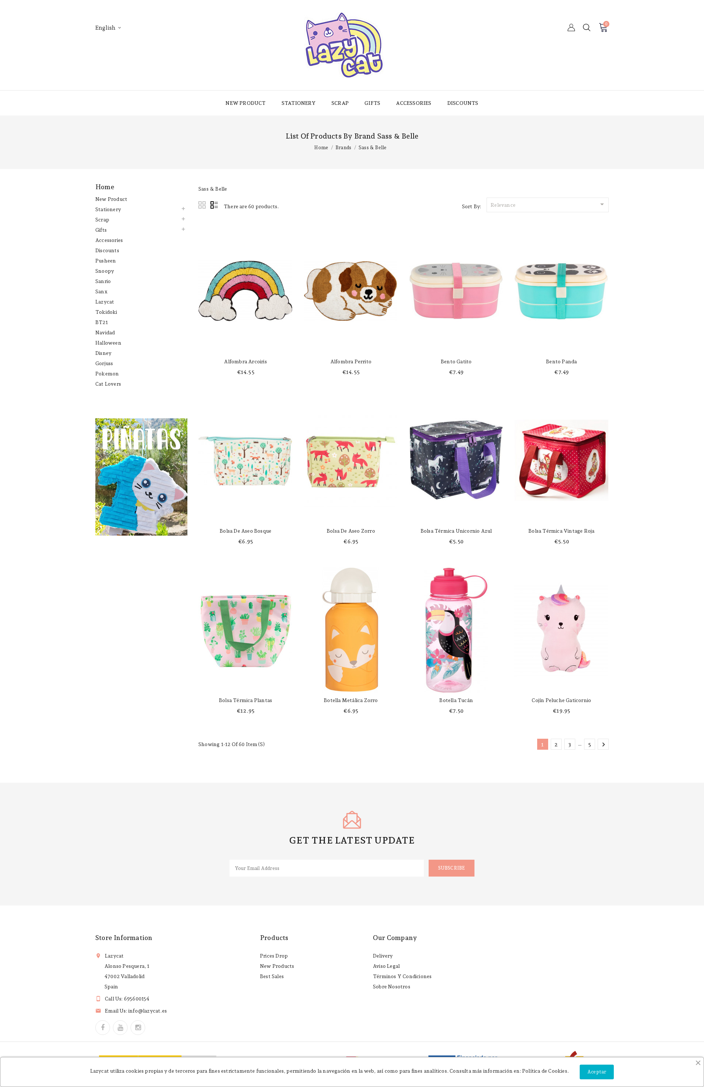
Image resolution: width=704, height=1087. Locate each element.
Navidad (105, 332)
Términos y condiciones (402, 976)
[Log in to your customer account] (571, 27)
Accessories (413, 103)
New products (277, 966)
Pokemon (107, 374)
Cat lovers (108, 384)
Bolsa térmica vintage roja (561, 531)
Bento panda (561, 361)
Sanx (101, 291)
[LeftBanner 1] (141, 477)
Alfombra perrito (350, 361)
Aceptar (596, 1072)
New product (245, 103)
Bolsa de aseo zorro (351, 531)
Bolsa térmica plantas (245, 700)
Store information (123, 937)
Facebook (103, 1028)
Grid (202, 205)
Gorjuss (104, 363)
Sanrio (103, 281)
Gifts (372, 103)
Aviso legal (386, 966)
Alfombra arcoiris (245, 361)
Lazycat (104, 302)
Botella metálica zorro (351, 700)
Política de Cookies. (545, 1071)
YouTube (120, 1028)
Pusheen (105, 261)
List (214, 205)
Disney (103, 353)
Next (604, 745)
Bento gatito (456, 361)
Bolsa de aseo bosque (245, 531)
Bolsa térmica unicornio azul (456, 531)
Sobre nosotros (391, 986)
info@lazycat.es (147, 1011)
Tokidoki (106, 312)
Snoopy (104, 271)
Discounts (462, 103)
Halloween (108, 343)
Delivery (383, 956)
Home (104, 187)
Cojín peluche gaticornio (561, 700)
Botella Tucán (456, 700)
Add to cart (245, 346)
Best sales (272, 976)
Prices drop (274, 956)
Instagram (138, 1028)
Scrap (340, 103)
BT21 (101, 322)
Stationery (299, 103)
